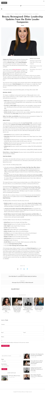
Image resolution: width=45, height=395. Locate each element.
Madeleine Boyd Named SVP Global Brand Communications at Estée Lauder (37, 369)
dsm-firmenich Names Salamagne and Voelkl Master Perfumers (39, 308)
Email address (4, 364)
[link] (17, 69)
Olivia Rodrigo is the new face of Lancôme (36, 70)
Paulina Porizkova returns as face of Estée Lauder (36, 67)
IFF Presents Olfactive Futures (14, 375)
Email (24, 332)
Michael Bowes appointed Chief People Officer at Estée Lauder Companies (35, 62)
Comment (3, 324)
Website (2, 336)
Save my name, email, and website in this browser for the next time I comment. (15, 342)
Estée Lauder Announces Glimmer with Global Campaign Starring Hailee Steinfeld (37, 362)
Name (2, 332)
